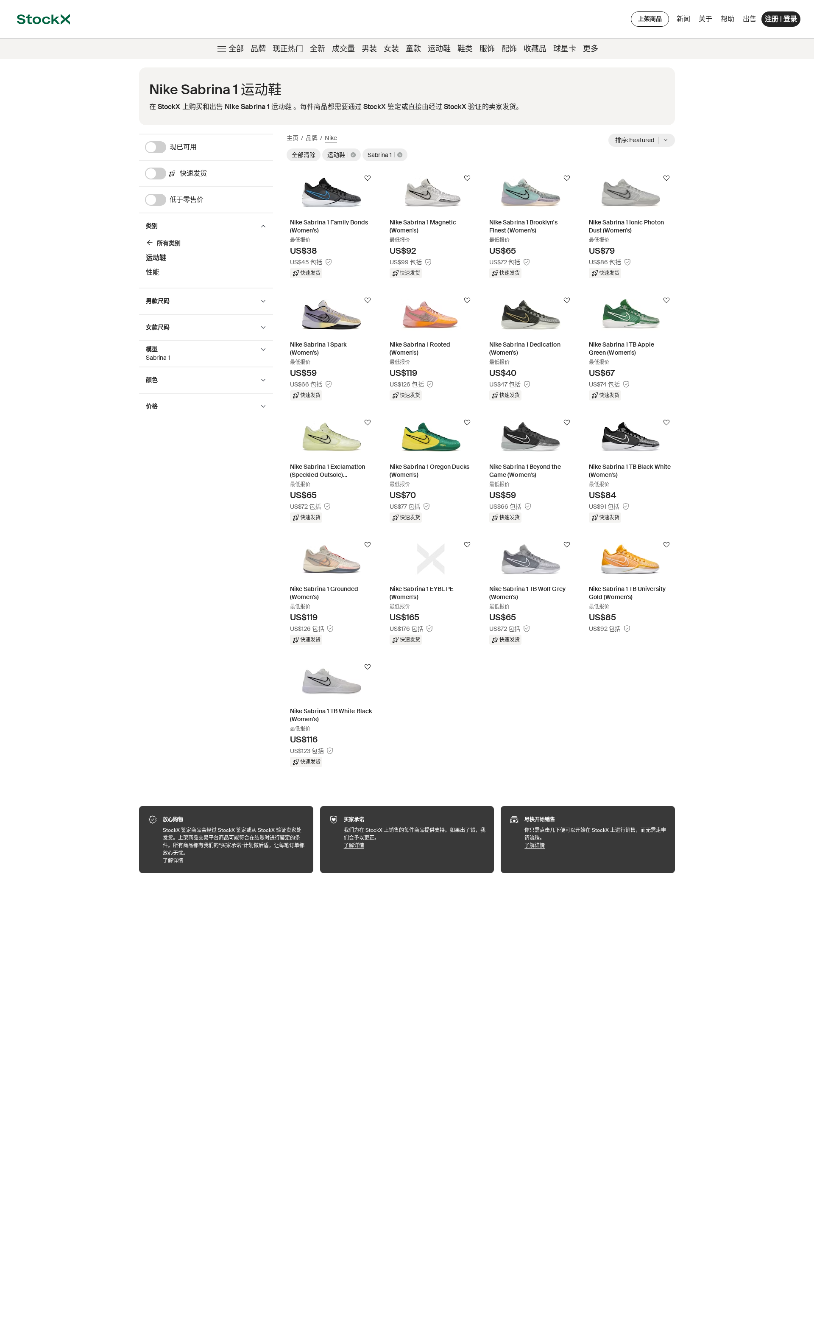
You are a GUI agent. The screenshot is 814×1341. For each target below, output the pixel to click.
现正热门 (288, 49)
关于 (707, 21)
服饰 (487, 49)
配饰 (509, 49)
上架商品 (650, 18)
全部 (236, 49)
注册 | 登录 (781, 18)
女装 (391, 49)
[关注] (367, 178)
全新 (317, 49)
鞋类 (465, 49)
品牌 (258, 49)
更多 (590, 49)
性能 (152, 272)
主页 (292, 138)
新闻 (683, 18)
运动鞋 (439, 49)
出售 (749, 18)
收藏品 (535, 49)
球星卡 (564, 49)
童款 (413, 49)
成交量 (343, 49)
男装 (369, 49)
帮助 (727, 18)
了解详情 (234, 860)
